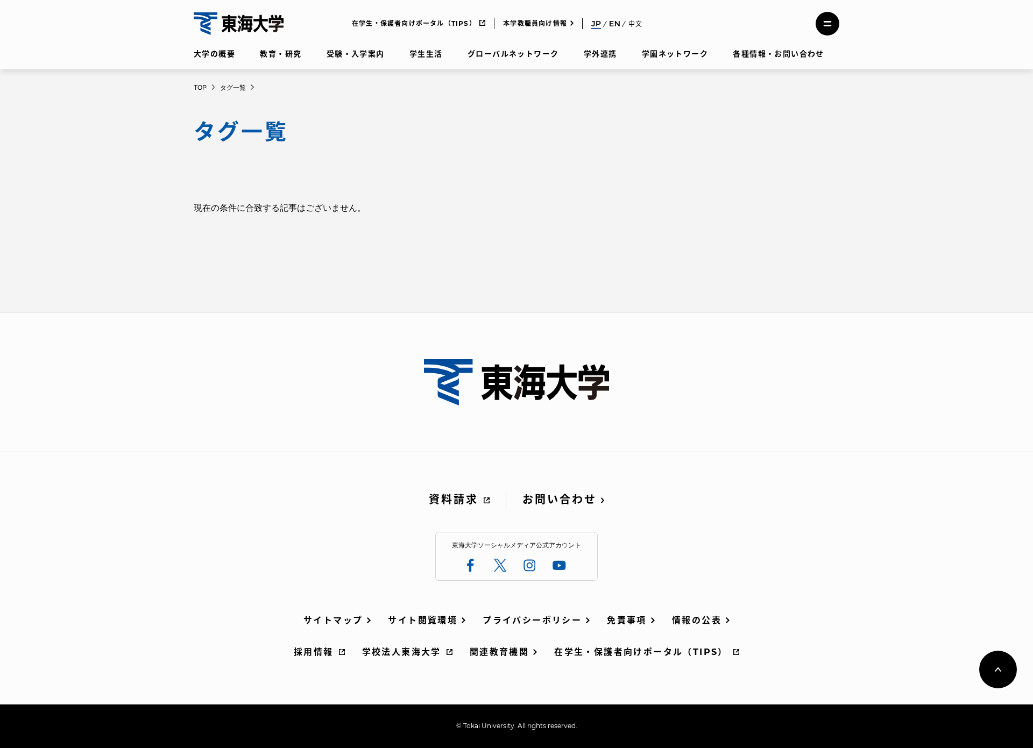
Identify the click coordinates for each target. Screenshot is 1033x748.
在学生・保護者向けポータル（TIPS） (414, 23)
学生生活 (426, 54)
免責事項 (627, 620)
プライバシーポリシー (532, 620)
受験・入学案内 (356, 54)
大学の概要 (214, 54)
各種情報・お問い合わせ (778, 54)
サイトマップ (333, 620)
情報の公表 (696, 620)
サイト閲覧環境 (422, 620)
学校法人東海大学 (401, 652)
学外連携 (600, 54)
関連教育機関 (499, 652)
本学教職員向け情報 (535, 23)
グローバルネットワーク (513, 54)
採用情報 (314, 652)
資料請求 (453, 499)
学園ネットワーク (675, 54)
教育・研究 (280, 54)
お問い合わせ (559, 499)
